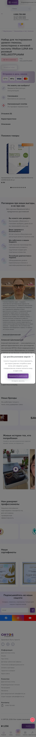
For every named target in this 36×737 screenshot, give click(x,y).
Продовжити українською (18, 376)
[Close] (32, 356)
